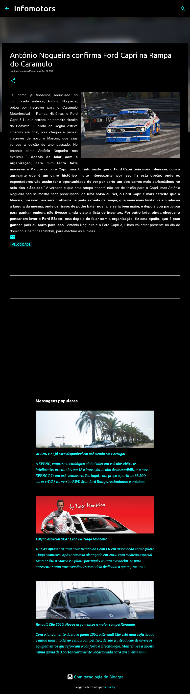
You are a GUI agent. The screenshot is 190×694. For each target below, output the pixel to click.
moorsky (109, 687)
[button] (13, 81)
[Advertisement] (95, 348)
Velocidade (21, 244)
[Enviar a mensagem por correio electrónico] (13, 239)
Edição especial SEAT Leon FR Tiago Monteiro (71, 539)
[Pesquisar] (62, 9)
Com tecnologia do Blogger (98, 677)
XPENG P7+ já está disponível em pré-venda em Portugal (80, 454)
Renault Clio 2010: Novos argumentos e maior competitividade (85, 624)
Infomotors (34, 8)
